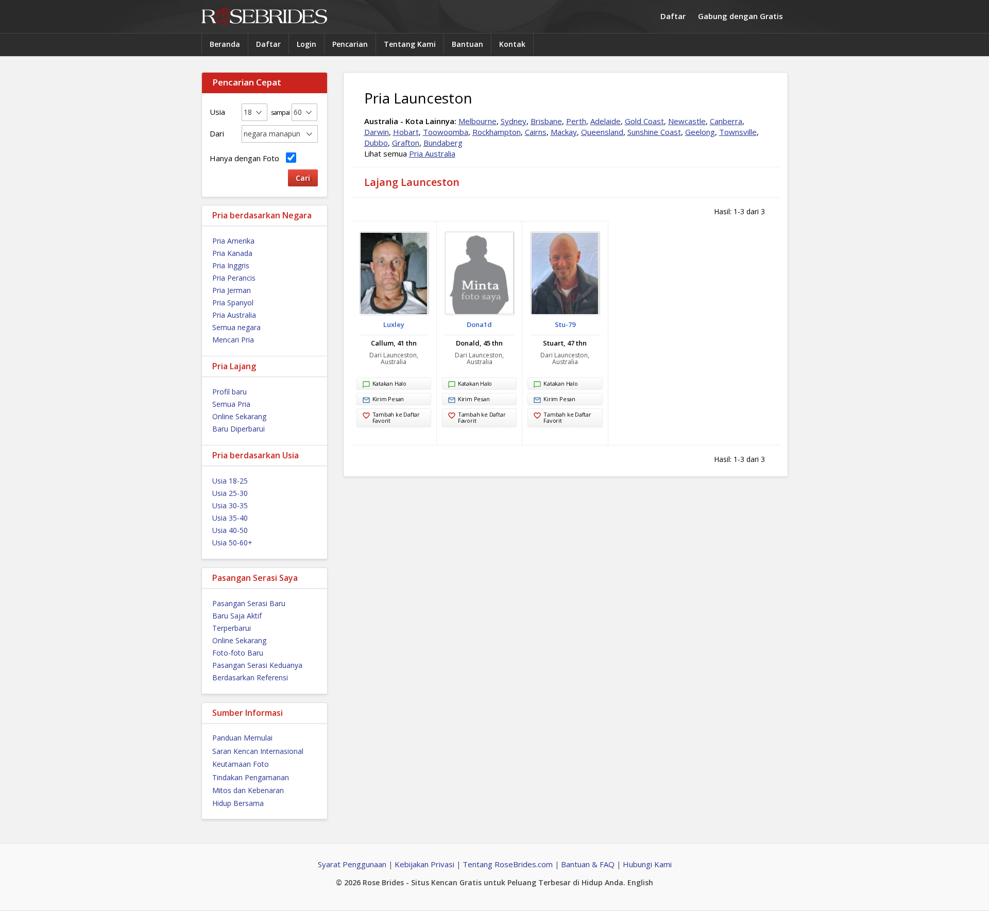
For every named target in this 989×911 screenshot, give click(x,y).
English (640, 882)
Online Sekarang (239, 416)
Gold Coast (644, 121)
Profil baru (229, 392)
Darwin (376, 132)
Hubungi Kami (647, 864)
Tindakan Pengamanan (250, 777)
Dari (217, 133)
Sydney (513, 121)
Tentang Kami (410, 44)
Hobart (406, 132)
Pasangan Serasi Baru (248, 603)
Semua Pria (231, 404)
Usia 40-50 (230, 530)
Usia (217, 112)
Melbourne (477, 121)
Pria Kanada (232, 253)
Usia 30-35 (230, 505)
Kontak (512, 44)
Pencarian (350, 44)
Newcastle (687, 121)
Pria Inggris (230, 265)
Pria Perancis (233, 278)
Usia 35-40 (230, 518)
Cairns (536, 132)
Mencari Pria (233, 340)
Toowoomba (445, 132)
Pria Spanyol (232, 302)
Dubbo (376, 142)
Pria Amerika (233, 241)
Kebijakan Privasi (424, 864)
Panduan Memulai (242, 738)
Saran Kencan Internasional (257, 751)
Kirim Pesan (388, 399)
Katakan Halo (389, 383)
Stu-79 (565, 324)
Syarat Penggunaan (352, 864)
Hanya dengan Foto (246, 158)
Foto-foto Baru (237, 653)
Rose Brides (264, 17)
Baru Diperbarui (238, 429)
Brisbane (546, 121)
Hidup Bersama (238, 803)
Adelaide (605, 121)
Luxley (393, 324)
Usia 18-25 (230, 481)
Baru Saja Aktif (237, 616)
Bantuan (467, 44)
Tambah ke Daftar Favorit (396, 417)
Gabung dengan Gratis (740, 16)
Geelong (700, 132)
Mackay (564, 132)
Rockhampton (496, 132)
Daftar (673, 16)
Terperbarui (231, 628)
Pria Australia (234, 315)
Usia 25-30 (230, 493)
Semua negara (236, 327)
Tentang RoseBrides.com (508, 864)
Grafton (405, 142)
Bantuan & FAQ (588, 864)
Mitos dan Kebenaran (248, 790)
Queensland (602, 132)
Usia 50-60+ (232, 542)
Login (306, 44)
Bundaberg (443, 142)
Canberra (726, 121)
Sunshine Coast (654, 132)
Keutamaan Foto (240, 764)
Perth (576, 121)
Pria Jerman (231, 290)
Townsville (738, 132)
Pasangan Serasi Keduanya (257, 665)
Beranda (225, 44)
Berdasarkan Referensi (250, 677)
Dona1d (479, 324)
